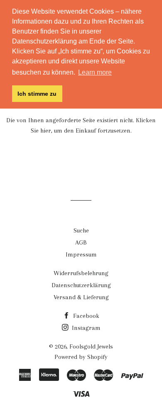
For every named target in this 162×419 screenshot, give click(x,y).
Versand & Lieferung (81, 297)
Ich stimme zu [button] (36, 93)
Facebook (85, 316)
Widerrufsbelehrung (81, 273)
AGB (81, 242)
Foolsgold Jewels (91, 346)
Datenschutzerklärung (81, 285)
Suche (81, 230)
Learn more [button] (95, 72)
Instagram (85, 328)
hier (45, 130)
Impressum (81, 254)
